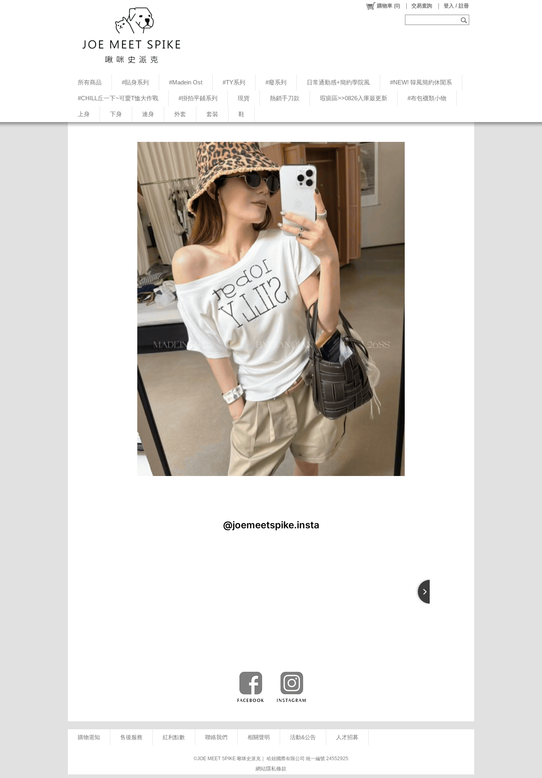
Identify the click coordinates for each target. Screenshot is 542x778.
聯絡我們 (216, 737)
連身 (148, 114)
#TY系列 (234, 82)
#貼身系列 (135, 82)
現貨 (244, 98)
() (388, 6)
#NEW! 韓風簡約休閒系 (421, 82)
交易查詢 (421, 6)
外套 (180, 114)
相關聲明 (259, 737)
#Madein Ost (185, 82)
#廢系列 (275, 82)
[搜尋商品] (464, 20)
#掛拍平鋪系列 (198, 98)
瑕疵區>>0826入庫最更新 (353, 98)
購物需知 (89, 737)
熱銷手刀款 (285, 98)
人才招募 (347, 737)
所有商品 (90, 82)
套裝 (212, 114)
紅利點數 (174, 737)
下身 (116, 114)
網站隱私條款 (271, 769)
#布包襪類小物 (426, 98)
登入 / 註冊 (456, 6)
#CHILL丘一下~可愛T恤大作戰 (118, 98)
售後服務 (131, 737)
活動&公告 (303, 737)
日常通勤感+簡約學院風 (338, 82)
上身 (84, 114)
